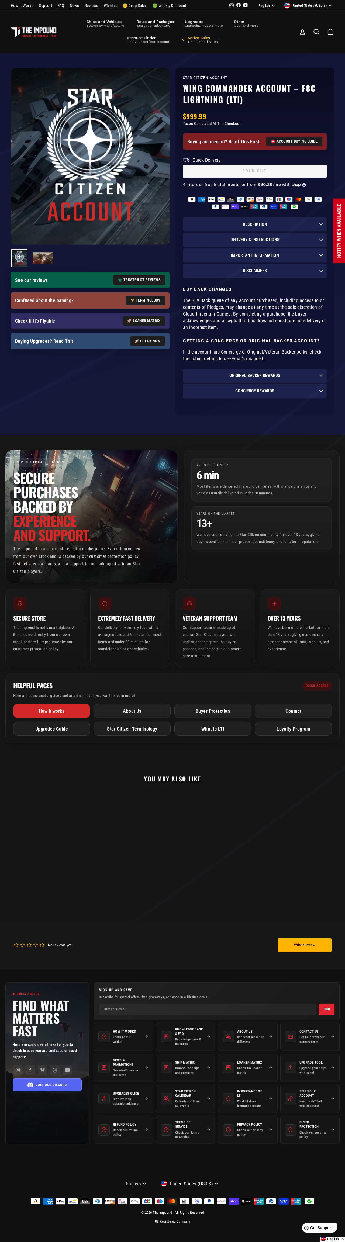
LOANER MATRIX (146, 321)
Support (45, 5)
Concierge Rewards (254, 390)
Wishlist (110, 5)
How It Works (22, 5)
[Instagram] (18, 1070)
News (74, 5)
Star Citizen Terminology (132, 729)
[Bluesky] (42, 1070)
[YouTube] (67, 1070)
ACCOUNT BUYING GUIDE (297, 141)
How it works (51, 711)
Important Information (255, 255)
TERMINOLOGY (148, 300)
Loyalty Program (293, 729)
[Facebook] (30, 1070)
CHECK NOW (150, 341)
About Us (132, 711)
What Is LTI (212, 729)
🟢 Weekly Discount (169, 5)
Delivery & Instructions (255, 239)
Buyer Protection (213, 711)
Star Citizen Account (205, 77)
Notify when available (339, 231)
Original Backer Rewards (254, 375)
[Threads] (55, 1070)
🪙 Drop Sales (134, 5)
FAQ (61, 5)
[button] (332, 1239)
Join (326, 1009)
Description (255, 224)
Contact (293, 711)
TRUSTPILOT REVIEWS (141, 280)
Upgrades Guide (51, 729)
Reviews (91, 5)
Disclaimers (255, 270)
